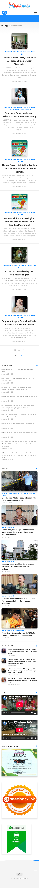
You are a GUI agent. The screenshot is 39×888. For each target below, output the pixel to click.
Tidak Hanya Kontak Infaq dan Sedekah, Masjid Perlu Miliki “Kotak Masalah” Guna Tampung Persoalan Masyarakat (19, 444)
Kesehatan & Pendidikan (22, 52)
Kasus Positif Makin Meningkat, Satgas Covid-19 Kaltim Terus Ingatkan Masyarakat (19, 221)
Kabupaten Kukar (7, 493)
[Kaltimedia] (16, 18)
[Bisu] (32, 713)
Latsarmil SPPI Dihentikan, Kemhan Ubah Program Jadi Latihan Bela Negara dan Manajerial (18, 601)
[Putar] (4, 713)
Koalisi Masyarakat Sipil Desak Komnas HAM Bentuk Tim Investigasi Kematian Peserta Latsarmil (18, 532)
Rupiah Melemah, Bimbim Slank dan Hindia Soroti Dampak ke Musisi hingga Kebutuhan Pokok (22, 651)
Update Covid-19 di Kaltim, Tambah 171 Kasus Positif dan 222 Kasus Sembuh (19, 168)
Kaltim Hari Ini (8, 52)
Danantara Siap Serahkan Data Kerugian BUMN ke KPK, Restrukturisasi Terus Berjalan (18, 566)
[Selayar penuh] (35, 713)
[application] (20, 705)
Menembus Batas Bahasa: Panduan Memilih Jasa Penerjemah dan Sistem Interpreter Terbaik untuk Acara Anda (19, 455)
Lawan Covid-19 (18, 265)
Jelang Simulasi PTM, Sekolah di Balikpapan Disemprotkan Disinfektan (19, 60)
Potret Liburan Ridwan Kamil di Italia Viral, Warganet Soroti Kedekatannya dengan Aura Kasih (22, 680)
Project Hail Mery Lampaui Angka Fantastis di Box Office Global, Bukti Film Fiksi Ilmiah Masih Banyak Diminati (22, 661)
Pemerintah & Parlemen (23, 109)
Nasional (11, 527)
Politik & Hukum (20, 630)
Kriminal (26, 493)
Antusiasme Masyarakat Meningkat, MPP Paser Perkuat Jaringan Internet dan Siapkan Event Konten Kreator (22, 671)
